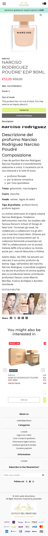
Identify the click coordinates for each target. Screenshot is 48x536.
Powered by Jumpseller (32, 499)
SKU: (4, 86)
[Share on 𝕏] (15, 318)
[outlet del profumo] (24, 4)
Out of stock (8, 97)
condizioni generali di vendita (24, 445)
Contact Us (24, 110)
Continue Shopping (24, 116)
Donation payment (24, 448)
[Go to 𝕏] (27, 481)
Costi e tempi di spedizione (24, 438)
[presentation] (5, 370)
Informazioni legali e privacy (24, 441)
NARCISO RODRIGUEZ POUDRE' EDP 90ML (23, 379)
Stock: (5, 91)
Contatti (24, 432)
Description (7, 121)
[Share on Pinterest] (19, 318)
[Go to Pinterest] (30, 481)
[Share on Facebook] (11, 318)
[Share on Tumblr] (23, 318)
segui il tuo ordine (24, 435)
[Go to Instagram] (33, 481)
